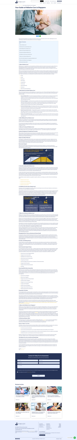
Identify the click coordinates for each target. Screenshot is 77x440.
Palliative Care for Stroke (25, 184)
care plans (44, 319)
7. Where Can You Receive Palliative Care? (25, 56)
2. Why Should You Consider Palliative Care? (25, 46)
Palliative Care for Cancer (25, 179)
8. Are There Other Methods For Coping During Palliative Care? (28, 58)
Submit (38, 375)
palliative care (22, 349)
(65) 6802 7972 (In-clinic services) (21, 427)
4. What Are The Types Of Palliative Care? (25, 50)
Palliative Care (20, 5)
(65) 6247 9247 (47, 1)
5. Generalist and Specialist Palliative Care (25, 52)
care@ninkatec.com (53, 1)
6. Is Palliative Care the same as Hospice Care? (25, 54)
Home (16, 5)
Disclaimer (57, 438)
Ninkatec (36, 312)
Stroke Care (48, 429)
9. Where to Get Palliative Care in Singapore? (25, 60)
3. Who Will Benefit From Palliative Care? (25, 48)
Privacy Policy (29, 372)
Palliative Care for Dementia (25, 181)
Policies (61, 438)
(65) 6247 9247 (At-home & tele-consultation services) (24, 428)
